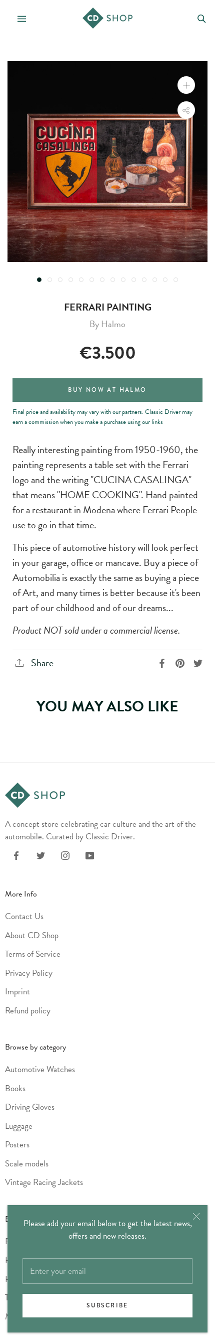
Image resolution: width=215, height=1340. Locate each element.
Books (15, 1088)
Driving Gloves (29, 1107)
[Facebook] (16, 854)
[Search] (202, 18)
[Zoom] (186, 85)
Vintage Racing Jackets (44, 1182)
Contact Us (24, 916)
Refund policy (27, 1010)
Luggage (18, 1126)
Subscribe (107, 1305)
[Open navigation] (17, 18)
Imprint (17, 991)
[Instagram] (65, 854)
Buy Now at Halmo (107, 390)
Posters (17, 1144)
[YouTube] (90, 854)
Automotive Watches (40, 1069)
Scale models (26, 1163)
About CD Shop (31, 935)
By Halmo (108, 324)
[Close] (196, 1216)
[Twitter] (40, 854)
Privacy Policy (28, 973)
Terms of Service (32, 954)
